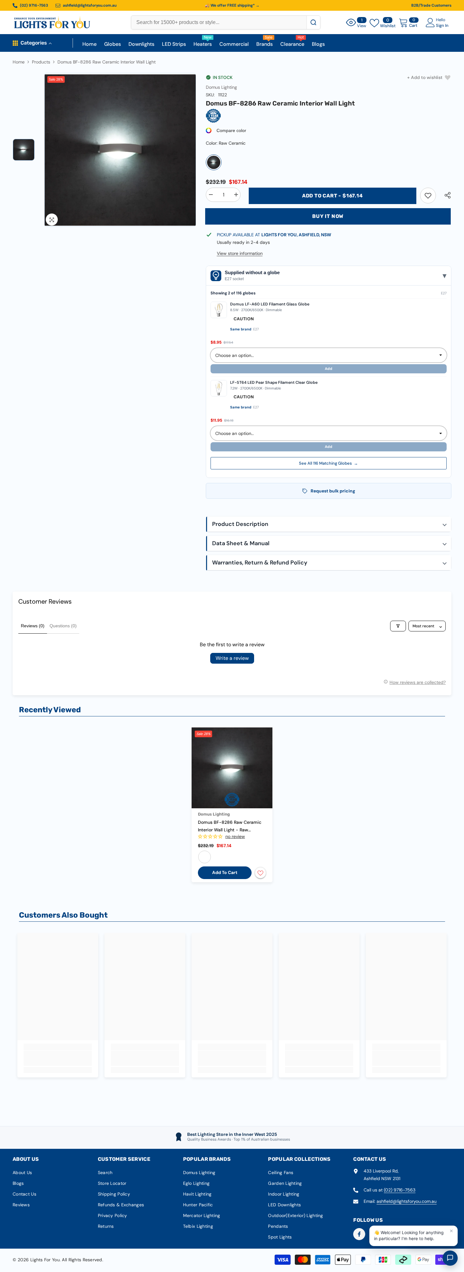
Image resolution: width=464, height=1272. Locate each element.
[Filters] (398, 626)
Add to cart (224, 872)
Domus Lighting (221, 87)
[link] (428, 195)
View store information (240, 253)
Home (19, 62)
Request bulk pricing (333, 491)
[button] (328, 524)
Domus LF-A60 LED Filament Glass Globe (269, 304)
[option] (120, 150)
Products (41, 62)
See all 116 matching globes (328, 463)
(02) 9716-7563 (399, 1190)
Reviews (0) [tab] (33, 625)
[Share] (445, 195)
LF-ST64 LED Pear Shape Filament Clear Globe (274, 382)
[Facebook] (359, 1234)
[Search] (313, 22)
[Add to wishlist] (260, 872)
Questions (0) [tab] (63, 625)
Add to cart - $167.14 (332, 196)
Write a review (232, 658)
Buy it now (327, 216)
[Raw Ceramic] (214, 162)
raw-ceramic (204, 857)
